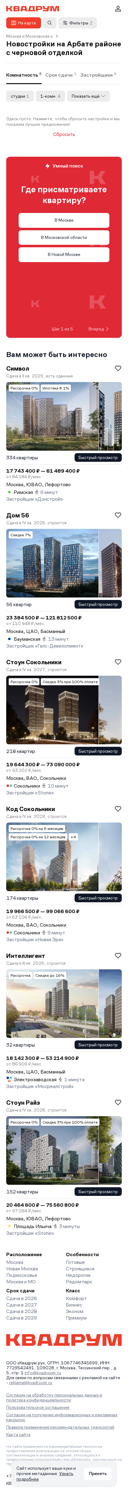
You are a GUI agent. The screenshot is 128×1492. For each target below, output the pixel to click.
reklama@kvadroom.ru (30, 1382)
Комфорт (76, 1298)
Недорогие (78, 1275)
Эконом (74, 1311)
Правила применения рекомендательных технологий (60, 1427)
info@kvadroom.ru (43, 1372)
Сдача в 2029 (21, 1317)
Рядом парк (79, 1281)
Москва (14, 1262)
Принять (98, 1473)
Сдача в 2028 (21, 1311)
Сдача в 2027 (21, 1304)
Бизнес (74, 1304)
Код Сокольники (30, 809)
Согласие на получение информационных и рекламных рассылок (61, 1417)
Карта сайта (18, 1434)
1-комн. (50, 96)
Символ (17, 368)
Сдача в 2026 (21, 1298)
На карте (27, 22)
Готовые (75, 1262)
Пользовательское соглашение (38, 1407)
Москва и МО (21, 1281)
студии (20, 96)
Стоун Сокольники (34, 662)
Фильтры (81, 22)
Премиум (76, 1317)
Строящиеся (80, 1268)
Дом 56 (17, 515)
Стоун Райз (23, 1102)
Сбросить (64, 134)
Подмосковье (21, 1275)
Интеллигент (25, 955)
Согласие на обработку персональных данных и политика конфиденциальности (54, 1397)
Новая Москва (22, 1268)
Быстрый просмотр (98, 457)
